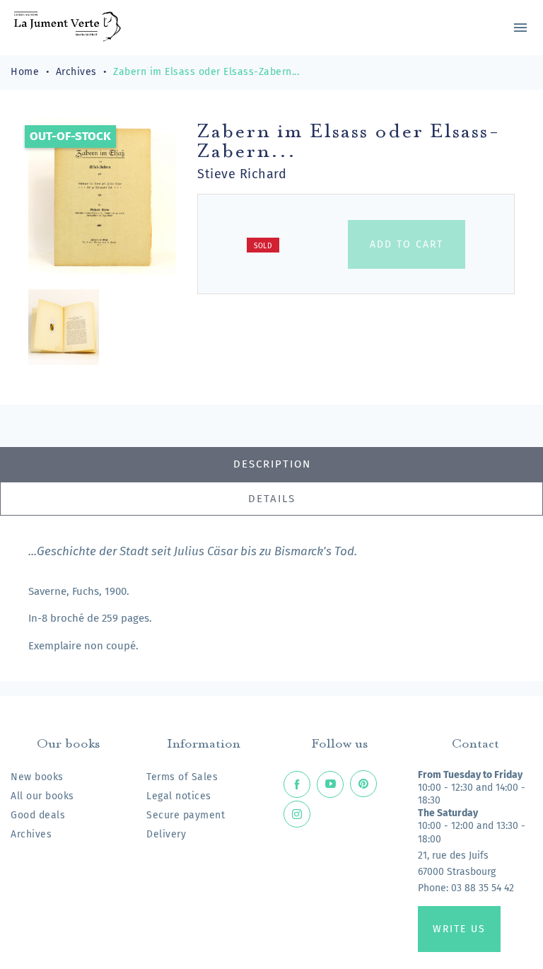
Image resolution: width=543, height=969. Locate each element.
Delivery (166, 834)
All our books (42, 796)
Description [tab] (272, 464)
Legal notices (178, 796)
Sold (263, 246)
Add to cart (406, 244)
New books (37, 777)
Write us (459, 929)
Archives (31, 834)
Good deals (38, 815)
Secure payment (185, 815)
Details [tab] (272, 498)
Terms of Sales (182, 777)
